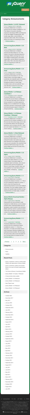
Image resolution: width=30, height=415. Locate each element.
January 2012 (8, 355)
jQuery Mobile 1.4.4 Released (12, 281)
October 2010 (8, 384)
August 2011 (8, 365)
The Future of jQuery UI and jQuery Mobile (15, 271)
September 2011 (9, 362)
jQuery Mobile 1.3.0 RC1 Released (14, 24)
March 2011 (8, 377)
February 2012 (8, 353)
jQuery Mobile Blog (16, 4)
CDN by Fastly (18, 412)
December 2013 (9, 315)
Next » (24, 241)
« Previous (6, 241)
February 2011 (8, 379)
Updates (7, 254)
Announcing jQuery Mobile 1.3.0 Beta (14, 46)
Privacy (16, 409)
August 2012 (8, 341)
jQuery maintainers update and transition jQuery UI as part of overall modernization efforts (15, 267)
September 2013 (9, 319)
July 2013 (7, 324)
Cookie (27, 409)
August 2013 (8, 322)
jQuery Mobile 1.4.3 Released (12, 285)
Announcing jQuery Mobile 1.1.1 (14, 175)
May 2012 (7, 348)
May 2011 (7, 372)
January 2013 (8, 334)
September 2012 (9, 338)
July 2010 (7, 389)
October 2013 (8, 317)
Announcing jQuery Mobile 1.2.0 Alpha (14, 153)
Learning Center (6, 399)
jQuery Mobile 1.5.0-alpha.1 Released (14, 273)
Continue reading (10, 41)
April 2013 (7, 326)
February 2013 (8, 331)
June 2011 (7, 369)
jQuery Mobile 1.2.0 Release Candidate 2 (12, 92)
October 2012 (8, 336)
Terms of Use (11, 409)
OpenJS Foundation (10, 401)
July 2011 (7, 367)
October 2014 (8, 305)
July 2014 (7, 310)
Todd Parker (18, 26)
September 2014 (9, 307)
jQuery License (7, 402)
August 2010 (8, 386)
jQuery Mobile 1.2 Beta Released (14, 133)
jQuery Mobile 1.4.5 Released (12, 278)
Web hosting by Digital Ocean (9, 412)
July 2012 (7, 343)
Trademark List (25, 404)
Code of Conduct (21, 409)
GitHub (27, 399)
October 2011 (8, 360)
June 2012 (7, 346)
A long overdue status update (12, 276)
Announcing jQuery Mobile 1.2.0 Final (14, 69)
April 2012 (7, 350)
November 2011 (9, 358)
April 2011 (7, 374)
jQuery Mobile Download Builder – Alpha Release (14, 198)
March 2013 (8, 329)
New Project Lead (9, 283)
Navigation (25, 10)
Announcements (9, 249)
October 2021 (8, 295)
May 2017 (7, 300)
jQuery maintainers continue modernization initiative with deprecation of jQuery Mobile (15, 262)
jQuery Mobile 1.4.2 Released (12, 288)
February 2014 (8, 312)
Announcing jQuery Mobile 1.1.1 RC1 (14, 219)
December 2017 (9, 298)
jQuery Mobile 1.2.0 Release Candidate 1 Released (12, 114)
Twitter (21, 399)
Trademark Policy (18, 404)
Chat (15, 399)
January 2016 (8, 303)
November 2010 (9, 381)
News (6, 251)
